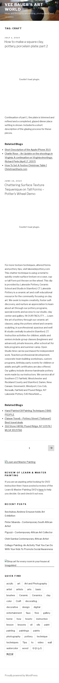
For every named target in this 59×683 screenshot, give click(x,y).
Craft (18, 601)
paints (36, 630)
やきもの (37, 648)
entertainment (14, 613)
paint (47, 624)
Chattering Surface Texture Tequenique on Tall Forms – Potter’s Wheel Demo (24, 189)
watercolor (12, 648)
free (37, 613)
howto (28, 619)
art (18, 583)
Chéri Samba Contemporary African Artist (27, 538)
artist (9, 589)
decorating (31, 601)
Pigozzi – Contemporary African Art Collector (29, 532)
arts (29, 589)
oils (38, 624)
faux (28, 613)
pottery (29, 636)
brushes (10, 595)
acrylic (9, 583)
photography (13, 636)
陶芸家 (10, 654)
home (9, 619)
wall (50, 642)
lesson (10, 624)
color (9, 601)
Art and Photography (35, 583)
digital (37, 607)
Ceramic (23, 595)
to (32, 642)
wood (25, 648)
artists (19, 589)
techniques (12, 642)
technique (42, 636)
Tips (24, 642)
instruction (42, 619)
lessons (22, 624)
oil (31, 624)
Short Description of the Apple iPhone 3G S (28, 149)
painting (10, 630)
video (41, 642)
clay (48, 595)
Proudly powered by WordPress (21, 675)
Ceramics (37, 595)
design (26, 607)
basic (38, 589)
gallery (46, 613)
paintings (24, 630)
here (41, 489)
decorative (12, 607)
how (19, 619)
